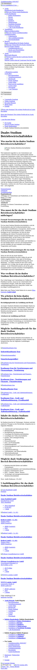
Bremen (10, 19)
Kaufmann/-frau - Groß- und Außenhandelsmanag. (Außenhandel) (15, 410)
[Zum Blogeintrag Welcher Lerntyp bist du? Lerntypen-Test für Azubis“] (20, 58)
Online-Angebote (10, 101)
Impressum (8, 655)
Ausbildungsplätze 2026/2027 (10, 1)
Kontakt (7, 106)
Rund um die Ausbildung (15, 84)
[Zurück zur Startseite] (9, 5)
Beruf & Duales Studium (12, 124)
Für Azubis (8, 123)
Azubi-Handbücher (14, 651)
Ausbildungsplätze (6, 192)
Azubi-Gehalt (12, 86)
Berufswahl (11, 79)
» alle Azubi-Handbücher (15, 27)
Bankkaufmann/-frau (9, 389)
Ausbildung (11, 611)
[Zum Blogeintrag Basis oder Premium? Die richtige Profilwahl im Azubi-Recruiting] (18, 111)
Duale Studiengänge (14, 51)
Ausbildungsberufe (14, 645)
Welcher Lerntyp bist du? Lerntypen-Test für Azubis (20, 60)
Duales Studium (13, 80)
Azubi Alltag (12, 606)
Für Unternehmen (6, 3)
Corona (10, 612)
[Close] (1, 96)
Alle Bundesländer (14, 39)
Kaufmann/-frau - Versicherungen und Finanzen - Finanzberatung (16, 380)
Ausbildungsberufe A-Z (15, 48)
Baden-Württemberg (14, 15)
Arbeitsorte (4, 190)
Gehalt (10, 614)
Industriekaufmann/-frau (10, 352)
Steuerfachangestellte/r (9, 359)
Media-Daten (8, 104)
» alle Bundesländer (14, 629)
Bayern (10, 17)
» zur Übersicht (13, 89)
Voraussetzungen (6, 189)
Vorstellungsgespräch (14, 77)
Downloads (11, 87)
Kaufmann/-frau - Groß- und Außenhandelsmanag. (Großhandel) (15, 399)
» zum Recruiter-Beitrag (8, 119)
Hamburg (11, 20)
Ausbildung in (19, 621)
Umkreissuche (12, 36)
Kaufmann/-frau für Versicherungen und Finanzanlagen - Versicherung (17, 369)
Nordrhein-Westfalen (14, 24)
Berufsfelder (12, 650)
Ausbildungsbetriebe (14, 648)
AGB (6, 656)
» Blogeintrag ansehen (11, 72)
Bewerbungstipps (13, 75)
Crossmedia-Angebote (11, 99)
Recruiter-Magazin (10, 103)
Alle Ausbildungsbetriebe (16, 38)
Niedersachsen (12, 22)
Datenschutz (16, 655)
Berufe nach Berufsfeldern (16, 50)
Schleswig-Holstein (14, 26)
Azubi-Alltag (12, 82)
